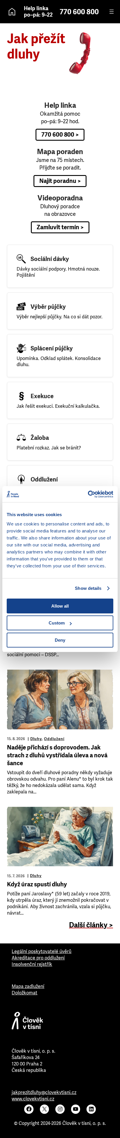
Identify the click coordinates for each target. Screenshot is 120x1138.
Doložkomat (24, 993)
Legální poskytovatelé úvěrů (41, 951)
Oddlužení (54, 738)
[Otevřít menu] (111, 11)
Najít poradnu (57, 181)
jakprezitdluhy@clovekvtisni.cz (44, 1092)
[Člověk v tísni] (60, 1022)
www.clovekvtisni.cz (33, 1099)
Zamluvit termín (58, 227)
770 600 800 (79, 12)
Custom (57, 622)
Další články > (91, 925)
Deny (60, 640)
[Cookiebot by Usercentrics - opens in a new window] (87, 494)
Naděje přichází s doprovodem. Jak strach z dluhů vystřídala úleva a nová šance (57, 755)
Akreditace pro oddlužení (38, 958)
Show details (88, 588)
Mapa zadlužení (28, 986)
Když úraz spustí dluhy (37, 884)
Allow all (60, 606)
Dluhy (36, 738)
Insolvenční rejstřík (32, 964)
